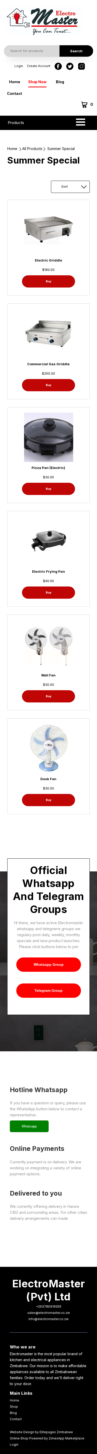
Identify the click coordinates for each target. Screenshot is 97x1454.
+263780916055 (48, 1306)
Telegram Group (48, 990)
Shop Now (37, 82)
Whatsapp (29, 1126)
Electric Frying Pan (48, 571)
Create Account (38, 66)
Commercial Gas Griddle (48, 364)
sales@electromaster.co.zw (48, 1313)
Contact (14, 93)
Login (18, 66)
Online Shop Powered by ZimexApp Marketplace (47, 1438)
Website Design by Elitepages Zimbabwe (41, 1432)
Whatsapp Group (49, 964)
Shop (14, 1407)
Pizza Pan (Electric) (48, 468)
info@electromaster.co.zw (48, 1319)
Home (14, 82)
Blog (60, 82)
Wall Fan (48, 675)
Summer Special (61, 148)
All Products (32, 148)
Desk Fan (48, 779)
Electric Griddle (48, 260)
